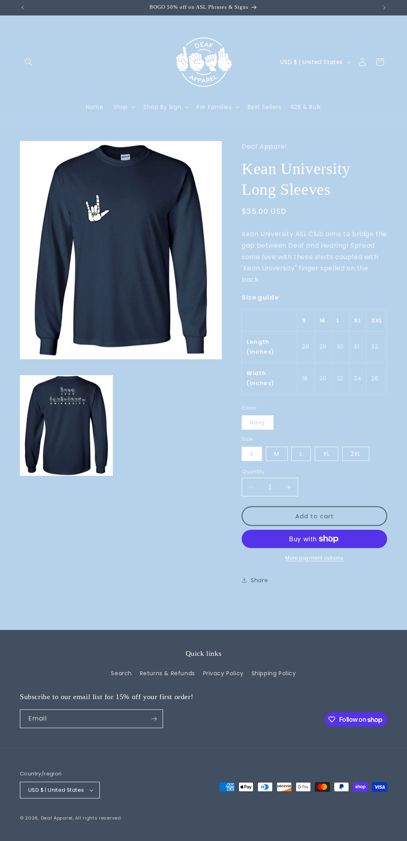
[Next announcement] (384, 7)
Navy (257, 422)
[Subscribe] (154, 718)
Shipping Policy (274, 673)
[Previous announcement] (22, 7)
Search (121, 673)
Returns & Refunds (167, 673)
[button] (28, 62)
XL (326, 454)
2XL (356, 454)
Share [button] (259, 580)
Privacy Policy (223, 673)
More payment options (314, 557)
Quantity (253, 471)
